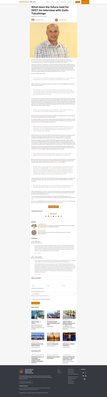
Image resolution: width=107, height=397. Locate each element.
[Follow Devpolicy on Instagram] (86, 373)
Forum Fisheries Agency (57, 162)
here (70, 61)
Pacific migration (71, 372)
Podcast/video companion (37, 211)
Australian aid (70, 369)
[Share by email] (58, 216)
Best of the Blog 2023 (53, 344)
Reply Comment (37, 252)
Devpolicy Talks (71, 381)
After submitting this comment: (38, 291)
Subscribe (85, 2)
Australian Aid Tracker (72, 378)
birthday (63, 71)
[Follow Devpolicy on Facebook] (83, 376)
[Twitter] (39, 228)
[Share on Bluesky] (53, 216)
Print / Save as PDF (53, 206)
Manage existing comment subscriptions (40, 295)
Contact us (59, 372)
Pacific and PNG (71, 370)
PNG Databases (71, 383)
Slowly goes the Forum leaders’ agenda (37, 344)
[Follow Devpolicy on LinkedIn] (83, 373)
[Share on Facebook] (48, 216)
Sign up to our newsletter (25, 382)
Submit (77, 2)
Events (69, 2)
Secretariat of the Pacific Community (38, 61)
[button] (73, 2)
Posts (58, 2)
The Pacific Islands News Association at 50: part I (53, 323)
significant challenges (38, 122)
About (47, 2)
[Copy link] (61, 216)
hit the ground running (45, 191)
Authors (52, 2)
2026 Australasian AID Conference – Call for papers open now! (69, 358)
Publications (63, 2)
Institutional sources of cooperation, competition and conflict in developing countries (37, 359)
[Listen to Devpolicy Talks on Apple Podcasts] (84, 379)
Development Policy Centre (62, 201)
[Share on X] (51, 216)
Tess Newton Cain (35, 201)
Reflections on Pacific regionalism (69, 344)
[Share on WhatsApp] (56, 216)
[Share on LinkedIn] (46, 216)
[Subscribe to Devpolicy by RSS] (86, 376)
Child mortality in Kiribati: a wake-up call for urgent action (69, 323)
